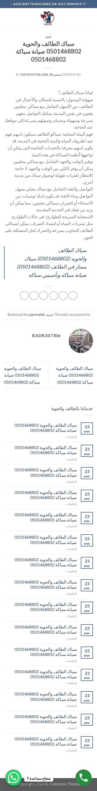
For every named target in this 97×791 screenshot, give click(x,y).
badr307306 (31, 74)
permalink (37, 314)
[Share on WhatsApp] (72, 295)
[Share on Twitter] (53, 295)
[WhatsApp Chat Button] (13, 777)
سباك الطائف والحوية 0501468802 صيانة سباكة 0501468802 (74, 375)
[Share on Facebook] (63, 295)
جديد (48, 36)
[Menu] (89, 17)
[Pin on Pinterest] (33, 295)
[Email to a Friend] (43, 295)
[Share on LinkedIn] (24, 295)
